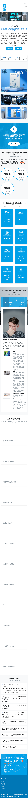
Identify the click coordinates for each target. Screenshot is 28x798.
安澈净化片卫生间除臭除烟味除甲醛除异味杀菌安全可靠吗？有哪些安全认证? (13, 729)
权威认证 (3, 786)
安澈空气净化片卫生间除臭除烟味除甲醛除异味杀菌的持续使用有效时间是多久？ (13, 735)
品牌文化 (3, 783)
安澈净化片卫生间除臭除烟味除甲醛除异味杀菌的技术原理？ (13, 722)
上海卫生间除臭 (11, 796)
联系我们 (14, 143)
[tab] (6, 302)
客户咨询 (10, 48)
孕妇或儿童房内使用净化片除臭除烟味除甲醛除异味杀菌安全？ (13, 741)
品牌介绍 (19, 48)
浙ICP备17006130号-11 (21, 796)
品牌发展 (3, 784)
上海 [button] (3, 1)
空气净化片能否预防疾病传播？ (9, 747)
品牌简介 (3, 781)
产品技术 (3, 788)
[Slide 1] (12, 19)
